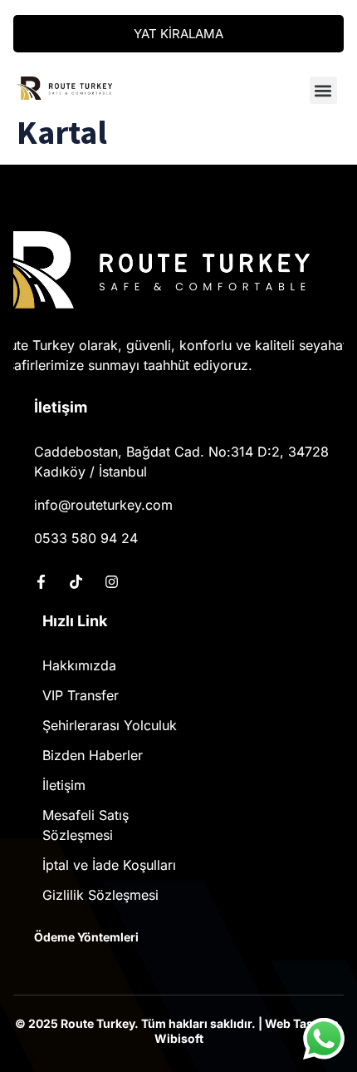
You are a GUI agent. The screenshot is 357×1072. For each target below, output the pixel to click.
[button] (323, 90)
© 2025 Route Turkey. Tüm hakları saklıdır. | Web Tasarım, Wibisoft (179, 1030)
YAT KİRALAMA (178, 34)
